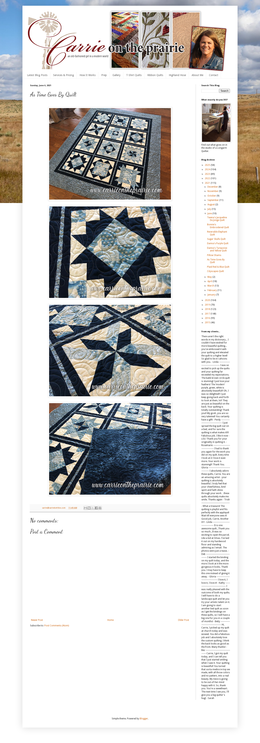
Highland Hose (177, 75)
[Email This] (85, 508)
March (211, 285)
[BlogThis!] (89, 508)
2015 (208, 322)
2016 (208, 318)
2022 (208, 178)
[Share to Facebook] (96, 508)
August (211, 204)
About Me (197, 75)
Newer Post (37, 620)
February (212, 290)
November (213, 191)
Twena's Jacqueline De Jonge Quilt (217, 218)
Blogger (144, 718)
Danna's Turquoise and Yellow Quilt (217, 249)
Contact (213, 75)
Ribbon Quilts (155, 75)
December (213, 186)
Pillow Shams (214, 255)
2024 (208, 169)
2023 (208, 174)
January (211, 294)
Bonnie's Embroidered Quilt (218, 226)
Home (110, 620)
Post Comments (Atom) (56, 625)
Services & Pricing (63, 75)
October (212, 195)
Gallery (116, 75)
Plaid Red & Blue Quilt (218, 267)
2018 (208, 309)
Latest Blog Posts (37, 75)
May (209, 277)
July (209, 209)
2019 (208, 304)
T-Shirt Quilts (134, 75)
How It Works (88, 75)
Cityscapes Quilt (215, 271)
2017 (208, 313)
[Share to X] (93, 508)
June (209, 213)
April (210, 281)
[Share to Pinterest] (100, 508)
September (213, 200)
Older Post (183, 620)
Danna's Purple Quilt (217, 243)
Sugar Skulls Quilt (216, 239)
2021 (208, 183)
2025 (208, 165)
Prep (104, 75)
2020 (208, 300)
